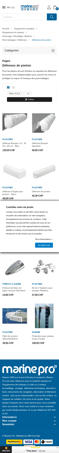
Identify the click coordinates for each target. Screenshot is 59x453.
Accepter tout (44, 245)
